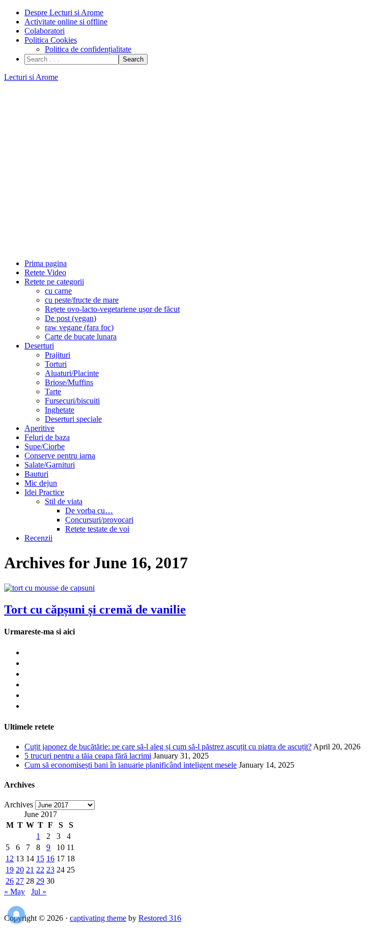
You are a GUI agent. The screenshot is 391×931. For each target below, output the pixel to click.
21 (30, 869)
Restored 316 (159, 918)
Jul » (38, 891)
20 (20, 869)
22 (40, 869)
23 (50, 869)
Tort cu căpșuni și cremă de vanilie (95, 609)
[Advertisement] (195, 170)
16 (50, 858)
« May (14, 891)
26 (10, 881)
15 (40, 858)
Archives (18, 804)
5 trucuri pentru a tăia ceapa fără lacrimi (87, 755)
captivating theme (98, 918)
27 (20, 881)
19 (10, 869)
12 (10, 858)
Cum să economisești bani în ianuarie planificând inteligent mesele (130, 765)
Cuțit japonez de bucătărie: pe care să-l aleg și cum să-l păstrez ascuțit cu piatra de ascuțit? (168, 746)
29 (40, 881)
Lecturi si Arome (31, 77)
